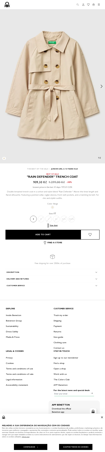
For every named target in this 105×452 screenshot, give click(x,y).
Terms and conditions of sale (19, 374)
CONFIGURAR (29, 447)
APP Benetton (61, 385)
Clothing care (60, 342)
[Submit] (92, 393)
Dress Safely (12, 331)
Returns (57, 331)
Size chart (54, 225)
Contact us (59, 348)
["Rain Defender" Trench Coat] (4, 158)
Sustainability (12, 326)
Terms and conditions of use (19, 368)
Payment (58, 326)
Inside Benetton (13, 315)
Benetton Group (14, 320)
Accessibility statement (17, 385)
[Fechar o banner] (102, 417)
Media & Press (13, 337)
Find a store (54, 242)
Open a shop (60, 368)
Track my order (61, 315)
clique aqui (26, 437)
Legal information (14, 379)
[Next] (101, 86)
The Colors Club (62, 379)
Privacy (9, 357)
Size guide (58, 337)
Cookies (10, 363)
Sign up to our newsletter (66, 357)
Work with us (60, 374)
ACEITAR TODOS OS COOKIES (75, 447)
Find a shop (59, 363)
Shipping (57, 320)
